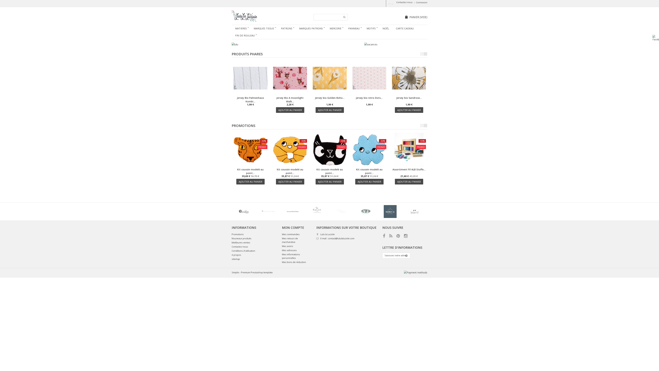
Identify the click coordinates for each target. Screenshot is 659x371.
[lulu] (296, 44)
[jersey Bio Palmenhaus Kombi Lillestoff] (250, 94)
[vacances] (370, 44)
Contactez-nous (404, 2)
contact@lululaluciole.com (341, 238)
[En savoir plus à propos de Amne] (317, 211)
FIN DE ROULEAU (245, 35)
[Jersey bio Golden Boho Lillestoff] (330, 94)
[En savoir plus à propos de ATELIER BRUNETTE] (414, 211)
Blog (390, 3)
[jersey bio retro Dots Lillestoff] (369, 94)
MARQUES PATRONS (311, 28)
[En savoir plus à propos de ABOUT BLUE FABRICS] (268, 211)
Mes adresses (289, 250)
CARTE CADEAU (405, 28)
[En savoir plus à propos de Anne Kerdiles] (341, 211)
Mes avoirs (287, 246)
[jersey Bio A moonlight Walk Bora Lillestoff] (290, 94)
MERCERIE (335, 28)
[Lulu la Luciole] (264, 16)
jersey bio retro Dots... (369, 97)
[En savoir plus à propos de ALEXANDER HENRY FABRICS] (292, 211)
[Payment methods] (415, 272)
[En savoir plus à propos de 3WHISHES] (244, 211)
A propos (236, 255)
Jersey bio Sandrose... (409, 97)
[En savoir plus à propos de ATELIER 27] (390, 211)
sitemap (236, 259)
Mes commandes (291, 234)
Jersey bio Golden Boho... (330, 97)
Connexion (421, 2)
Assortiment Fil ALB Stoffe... (409, 169)
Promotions (243, 125)
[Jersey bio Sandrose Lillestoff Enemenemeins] (409, 94)
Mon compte (293, 228)
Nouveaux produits (241, 238)
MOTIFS (371, 28)
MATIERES (241, 28)
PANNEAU (354, 28)
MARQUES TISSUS (264, 28)
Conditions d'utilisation (243, 250)
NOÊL (386, 28)
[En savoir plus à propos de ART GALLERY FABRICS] (365, 211)
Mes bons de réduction (294, 262)
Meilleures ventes (241, 242)
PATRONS (286, 28)
